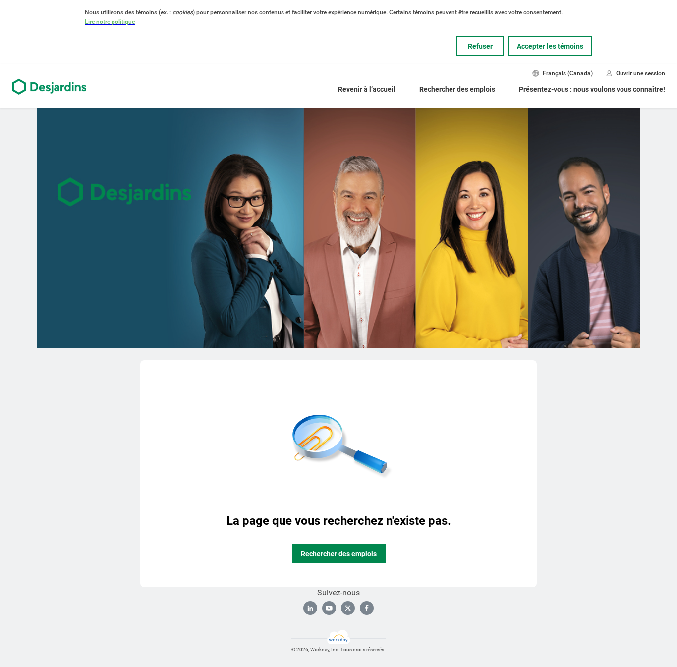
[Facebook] (367, 608)
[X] (348, 608)
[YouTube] (329, 608)
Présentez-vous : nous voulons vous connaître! (592, 89)
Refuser (480, 46)
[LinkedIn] (310, 608)
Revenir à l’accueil (366, 89)
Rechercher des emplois (457, 89)
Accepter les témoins (550, 46)
